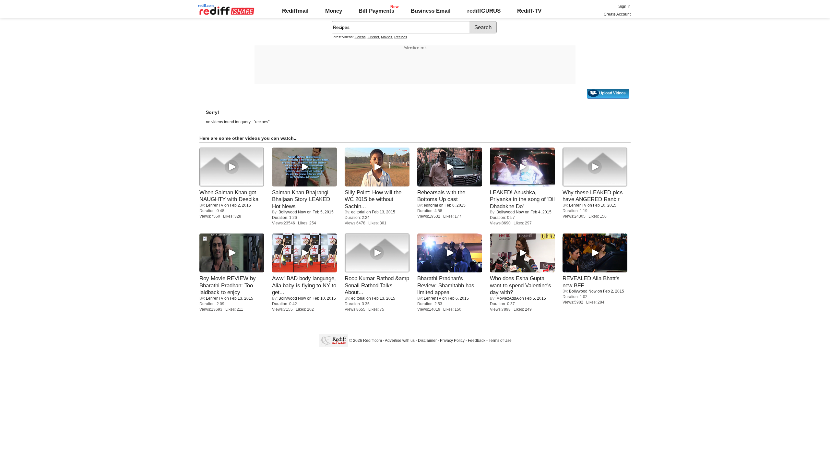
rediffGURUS (484, 11)
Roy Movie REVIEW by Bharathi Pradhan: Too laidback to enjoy (227, 285)
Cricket (373, 37)
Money (333, 11)
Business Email (431, 11)
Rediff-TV (529, 11)
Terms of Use (500, 340)
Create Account (617, 14)
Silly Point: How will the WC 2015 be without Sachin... (373, 199)
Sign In (624, 6)
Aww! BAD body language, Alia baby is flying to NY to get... (304, 285)
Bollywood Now (292, 212)
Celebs (360, 37)
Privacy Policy (452, 340)
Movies (386, 37)
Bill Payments (376, 11)
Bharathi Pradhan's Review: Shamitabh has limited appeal (445, 285)
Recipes (400, 37)
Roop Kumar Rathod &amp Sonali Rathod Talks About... (377, 285)
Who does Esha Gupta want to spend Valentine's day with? (520, 285)
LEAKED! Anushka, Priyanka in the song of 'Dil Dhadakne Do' (522, 199)
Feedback (476, 340)
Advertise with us (400, 340)
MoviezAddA (507, 298)
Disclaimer (427, 340)
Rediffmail (295, 11)
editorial (358, 212)
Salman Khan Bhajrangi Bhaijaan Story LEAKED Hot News (301, 199)
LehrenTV (214, 205)
